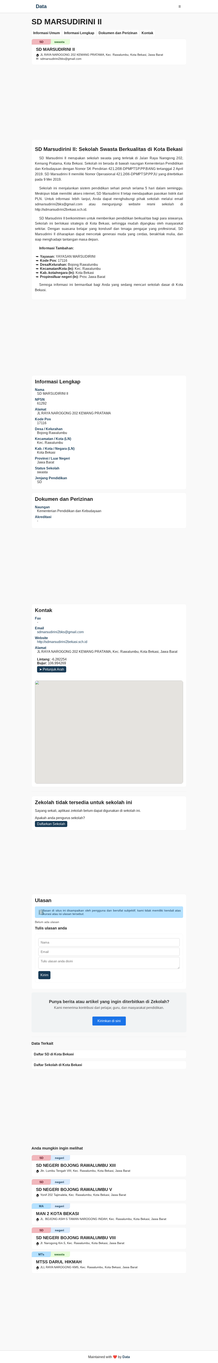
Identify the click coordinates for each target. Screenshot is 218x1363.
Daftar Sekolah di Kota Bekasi (58, 1065)
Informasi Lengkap (79, 33)
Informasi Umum (46, 33)
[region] (109, 101)
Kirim (44, 975)
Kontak (147, 33)
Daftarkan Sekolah (51, 824)
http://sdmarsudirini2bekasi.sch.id (62, 642)
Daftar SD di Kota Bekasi (54, 1054)
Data (41, 6)
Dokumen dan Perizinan (118, 33)
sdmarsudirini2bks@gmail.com (60, 632)
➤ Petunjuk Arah (51, 669)
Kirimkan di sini (109, 1021)
